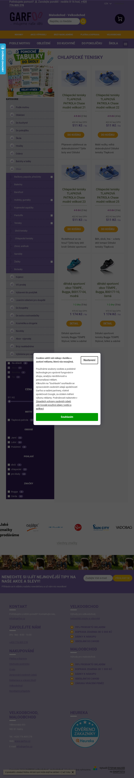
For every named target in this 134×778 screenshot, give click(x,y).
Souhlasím (67, 416)
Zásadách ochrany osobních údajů (53, 401)
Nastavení (89, 360)
